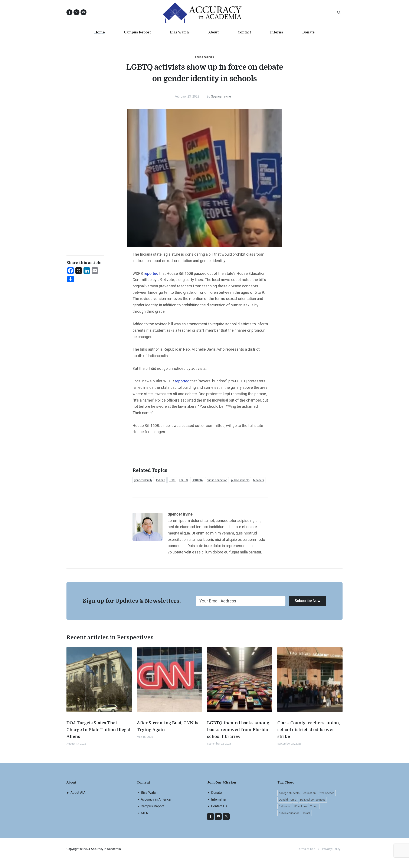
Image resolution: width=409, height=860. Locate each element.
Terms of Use (306, 849)
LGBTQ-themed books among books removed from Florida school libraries (238, 729)
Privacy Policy (331, 849)
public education (217, 480)
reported (151, 273)
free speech (327, 793)
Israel (306, 813)
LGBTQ (183, 480)
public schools (240, 480)
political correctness (312, 799)
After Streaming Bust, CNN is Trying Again (167, 726)
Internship (218, 799)
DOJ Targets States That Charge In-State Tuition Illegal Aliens (98, 729)
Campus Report (152, 806)
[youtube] (83, 12)
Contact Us (219, 806)
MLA (144, 813)
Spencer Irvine (221, 96)
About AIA (78, 793)
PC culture (300, 806)
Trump (314, 806)
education (309, 793)
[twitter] (226, 816)
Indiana (160, 480)
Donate (216, 793)
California (285, 806)
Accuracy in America (156, 799)
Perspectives (204, 57)
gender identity (143, 480)
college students (289, 793)
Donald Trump (287, 799)
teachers (258, 480)
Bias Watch (149, 793)
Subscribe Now (307, 600)
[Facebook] (210, 816)
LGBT (172, 480)
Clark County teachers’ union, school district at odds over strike (308, 729)
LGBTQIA (197, 480)
